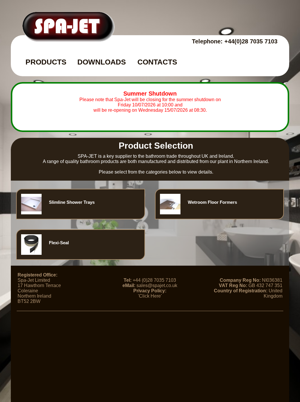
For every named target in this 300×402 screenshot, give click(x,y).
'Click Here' (150, 296)
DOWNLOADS (101, 62)
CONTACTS (157, 62)
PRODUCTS (46, 62)
